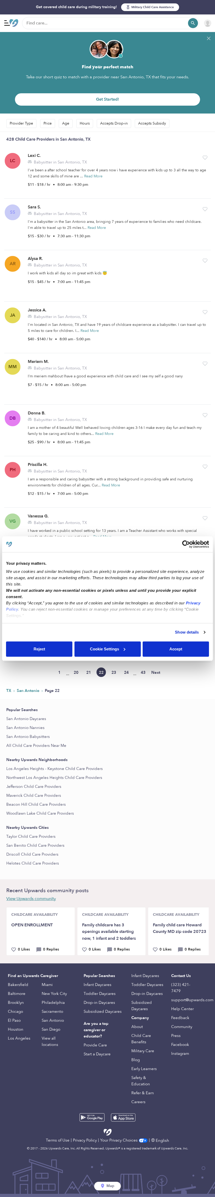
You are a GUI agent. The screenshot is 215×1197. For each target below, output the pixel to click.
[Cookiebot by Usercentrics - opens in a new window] (186, 544)
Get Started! (107, 99)
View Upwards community (31, 899)
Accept (175, 649)
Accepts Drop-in (114, 123)
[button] (205, 157)
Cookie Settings (104, 649)
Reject (39, 649)
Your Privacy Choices (119, 1140)
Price (48, 123)
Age (65, 123)
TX (9, 690)
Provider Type (21, 123)
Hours (85, 123)
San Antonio (28, 690)
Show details (187, 632)
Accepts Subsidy (152, 123)
